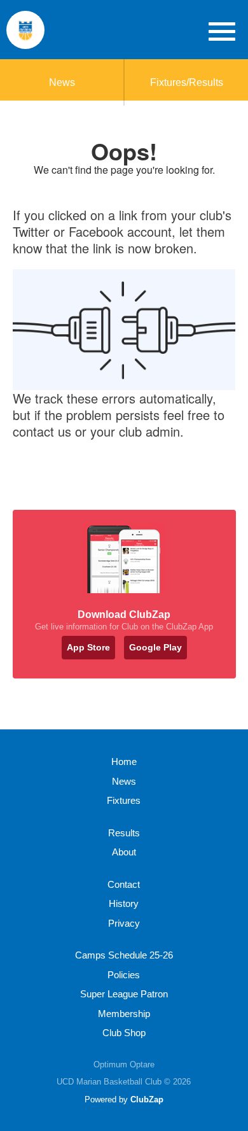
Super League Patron (124, 993)
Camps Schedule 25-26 (124, 955)
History (124, 903)
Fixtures (124, 800)
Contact (123, 884)
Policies (123, 974)
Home (124, 761)
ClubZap (146, 1099)
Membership (124, 1013)
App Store (88, 647)
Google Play (155, 647)
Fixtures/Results (186, 82)
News (62, 82)
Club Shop (124, 1032)
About (124, 851)
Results (124, 832)
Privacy (124, 923)
